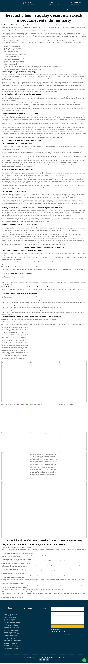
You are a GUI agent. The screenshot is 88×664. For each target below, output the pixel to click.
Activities (54, 9)
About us (61, 9)
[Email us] (46, 3)
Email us (51, 2)
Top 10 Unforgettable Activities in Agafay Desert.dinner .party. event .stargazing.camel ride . (29, 25)
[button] (84, 660)
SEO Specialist (59, 657)
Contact (72, 9)
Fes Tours (38, 9)
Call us (29, 2)
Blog (67, 9)
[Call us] (24, 3)
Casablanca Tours (28, 9)
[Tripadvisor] (47, 659)
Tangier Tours (46, 9)
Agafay (27, 27)
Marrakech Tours (18, 9)
